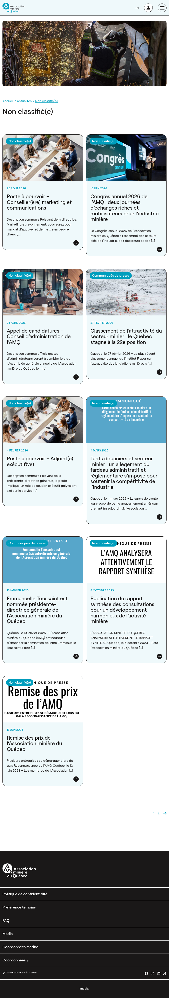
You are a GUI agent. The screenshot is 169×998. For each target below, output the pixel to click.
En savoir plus (76, 243)
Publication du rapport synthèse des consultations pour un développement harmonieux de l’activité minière (122, 610)
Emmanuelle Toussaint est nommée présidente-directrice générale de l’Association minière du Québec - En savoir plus (38, 544)
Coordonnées (14, 960)
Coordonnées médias (20, 947)
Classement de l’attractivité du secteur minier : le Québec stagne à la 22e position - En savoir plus (122, 274)
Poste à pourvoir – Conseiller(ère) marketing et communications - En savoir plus (37, 139)
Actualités (24, 101)
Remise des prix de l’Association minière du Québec (34, 743)
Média (7, 934)
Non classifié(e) (19, 141)
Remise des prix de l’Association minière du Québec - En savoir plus (42, 681)
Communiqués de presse (110, 275)
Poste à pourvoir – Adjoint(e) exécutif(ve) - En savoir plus (41, 401)
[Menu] (162, 8)
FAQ (5, 920)
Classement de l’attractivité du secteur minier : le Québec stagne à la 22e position (126, 336)
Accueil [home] (7, 101)
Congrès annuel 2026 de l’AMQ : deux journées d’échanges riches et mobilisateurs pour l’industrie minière (124, 208)
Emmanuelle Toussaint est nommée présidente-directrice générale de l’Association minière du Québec (37, 610)
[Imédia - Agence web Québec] (84, 988)
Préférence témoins (19, 907)
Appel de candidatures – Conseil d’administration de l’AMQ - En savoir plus (41, 274)
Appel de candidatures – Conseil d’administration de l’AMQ (39, 336)
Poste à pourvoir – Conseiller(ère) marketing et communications (39, 202)
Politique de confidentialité (24, 894)
